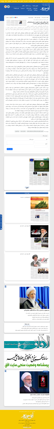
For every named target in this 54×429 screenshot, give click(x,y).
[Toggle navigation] (3, 2)
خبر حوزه (23, 8)
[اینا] (5, 6)
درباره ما (1, 219)
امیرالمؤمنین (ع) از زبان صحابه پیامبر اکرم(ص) (40, 317)
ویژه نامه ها (27, 193)
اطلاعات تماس (1, 224)
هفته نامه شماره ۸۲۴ (45, 17)
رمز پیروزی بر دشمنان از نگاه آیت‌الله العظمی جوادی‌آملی (36, 310)
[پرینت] (7, 17)
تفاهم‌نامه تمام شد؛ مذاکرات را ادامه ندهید (39, 395)
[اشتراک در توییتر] (14, 17)
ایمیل (46, 144)
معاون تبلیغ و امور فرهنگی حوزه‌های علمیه (35, 131)
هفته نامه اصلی (39, 1)
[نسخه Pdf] (9, 17)
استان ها (26, 1)
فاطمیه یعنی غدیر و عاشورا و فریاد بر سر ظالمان (40, 319)
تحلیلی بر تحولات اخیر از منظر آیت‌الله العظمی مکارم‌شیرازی (38, 315)
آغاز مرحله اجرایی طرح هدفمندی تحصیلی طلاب (40, 397)
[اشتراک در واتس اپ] (13, 17)
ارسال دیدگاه (9, 149)
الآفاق (34, 1)
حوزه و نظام (29, 8)
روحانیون (17, 131)
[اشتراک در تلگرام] (16, 17)
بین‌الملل (35, 10)
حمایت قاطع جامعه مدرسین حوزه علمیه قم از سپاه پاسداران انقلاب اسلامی (36, 403)
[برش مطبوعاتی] (6, 17)
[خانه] (1, 228)
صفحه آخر (30, 10)
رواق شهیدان (14, 1)
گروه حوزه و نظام (37, 17)
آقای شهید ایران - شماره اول (25, 254)
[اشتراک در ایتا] (10, 17)
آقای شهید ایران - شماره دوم (25, 226)
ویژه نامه (30, 1)
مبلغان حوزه (23, 131)
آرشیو (1, 216)
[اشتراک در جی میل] (15, 17)
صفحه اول (35, 8)
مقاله (6, 1)
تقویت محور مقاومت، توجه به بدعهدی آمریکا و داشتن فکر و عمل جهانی (35, 326)
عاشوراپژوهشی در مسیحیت (25, 197)
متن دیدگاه (31, 139)
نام (46, 139)
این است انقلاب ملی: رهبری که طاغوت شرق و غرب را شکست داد (37, 313)
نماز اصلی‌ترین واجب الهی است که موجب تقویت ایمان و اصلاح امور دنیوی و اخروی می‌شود (31, 330)
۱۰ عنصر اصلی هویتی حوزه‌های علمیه (42, 401)
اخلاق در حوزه (20, 1)
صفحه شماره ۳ (30, 17)
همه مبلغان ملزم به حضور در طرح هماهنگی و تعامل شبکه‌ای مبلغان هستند (34, 328)
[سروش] (8, 6)
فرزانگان (9, 1)
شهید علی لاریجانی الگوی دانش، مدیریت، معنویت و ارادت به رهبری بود (36, 399)
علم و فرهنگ (16, 8)
